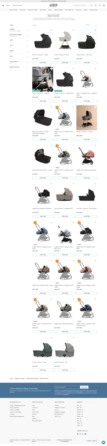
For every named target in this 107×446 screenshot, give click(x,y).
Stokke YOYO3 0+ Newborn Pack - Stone (64, 132)
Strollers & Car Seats (60, 407)
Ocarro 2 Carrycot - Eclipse (40, 54)
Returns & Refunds (14, 407)
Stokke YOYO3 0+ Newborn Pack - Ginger (86, 286)
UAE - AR (79, 407)
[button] (13, 10)
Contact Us (35, 407)
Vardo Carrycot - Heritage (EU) (63, 208)
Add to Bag (43, 62)
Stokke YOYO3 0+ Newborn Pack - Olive (64, 171)
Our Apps (12, 414)
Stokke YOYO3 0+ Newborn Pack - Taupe (42, 324)
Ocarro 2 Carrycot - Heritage (40, 93)
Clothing (57, 405)
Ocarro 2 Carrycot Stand (61, 54)
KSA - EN (79, 418)
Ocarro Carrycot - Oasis (39, 362)
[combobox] (91, 25)
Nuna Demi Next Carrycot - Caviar (42, 170)
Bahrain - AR (80, 412)
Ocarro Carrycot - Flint (61, 362)
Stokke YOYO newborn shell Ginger (86, 170)
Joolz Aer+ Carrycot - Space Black (86, 208)
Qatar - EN (79, 423)
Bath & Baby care (59, 414)
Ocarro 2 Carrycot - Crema (84, 131)
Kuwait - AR (80, 416)
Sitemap (34, 418)
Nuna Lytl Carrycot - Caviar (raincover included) (40, 132)
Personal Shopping (37, 420)
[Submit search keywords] (91, 5)
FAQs (33, 409)
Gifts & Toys (57, 416)
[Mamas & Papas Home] (53, 5)
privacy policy (79, 391)
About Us (34, 414)
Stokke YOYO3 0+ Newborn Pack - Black (86, 247)
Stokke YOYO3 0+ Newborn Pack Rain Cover (63, 247)
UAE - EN (79, 405)
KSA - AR (79, 420)
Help (33, 405)
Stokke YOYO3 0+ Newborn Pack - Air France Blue (86, 324)
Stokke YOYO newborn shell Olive (63, 323)
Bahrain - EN (80, 409)
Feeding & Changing (60, 412)
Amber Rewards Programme (17, 416)
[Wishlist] (51, 30)
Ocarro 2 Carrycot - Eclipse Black (64, 93)
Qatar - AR (79, 425)
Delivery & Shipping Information (17, 405)
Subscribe (84, 387)
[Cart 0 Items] (104, 5)
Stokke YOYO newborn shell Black (42, 208)
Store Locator (18, 5)
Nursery (56, 409)
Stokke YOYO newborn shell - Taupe (42, 285)
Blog (33, 416)
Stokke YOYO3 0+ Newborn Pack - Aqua (42, 247)
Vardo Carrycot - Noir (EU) (84, 54)
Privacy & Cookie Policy (15, 412)
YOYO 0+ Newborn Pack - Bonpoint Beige (86, 94)
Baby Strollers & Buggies (53, 14)
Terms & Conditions (15, 409)
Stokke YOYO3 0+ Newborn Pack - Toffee (64, 286)
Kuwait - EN (80, 414)
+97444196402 (65, 394)
